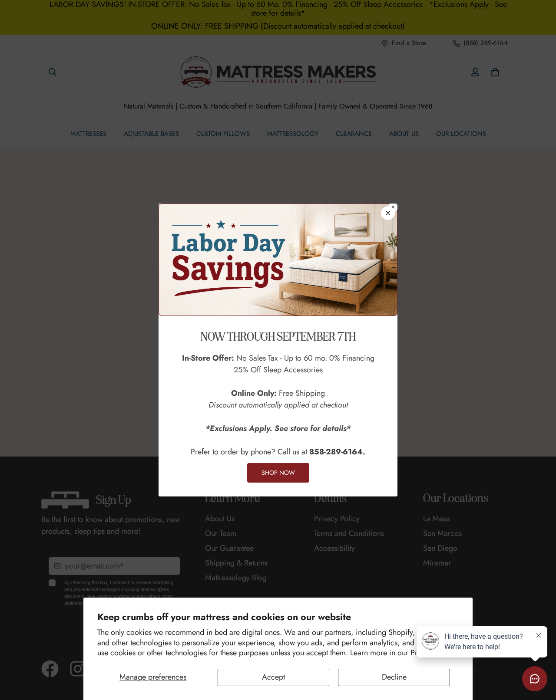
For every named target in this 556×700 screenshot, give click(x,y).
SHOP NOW (278, 472)
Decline (394, 677)
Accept (273, 677)
